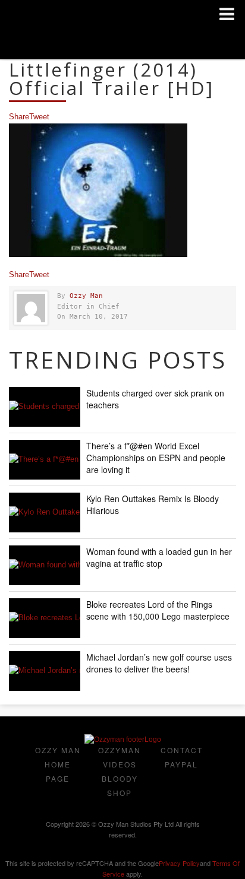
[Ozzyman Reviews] (122, 739)
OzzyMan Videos (119, 757)
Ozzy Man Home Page (58, 764)
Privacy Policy (179, 863)
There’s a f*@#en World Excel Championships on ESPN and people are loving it (155, 457)
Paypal (181, 764)
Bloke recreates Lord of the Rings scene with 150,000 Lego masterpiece (158, 610)
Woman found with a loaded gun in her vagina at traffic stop (159, 557)
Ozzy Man (86, 296)
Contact (182, 750)
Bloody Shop (120, 785)
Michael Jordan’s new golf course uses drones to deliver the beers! (159, 663)
